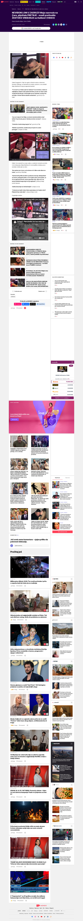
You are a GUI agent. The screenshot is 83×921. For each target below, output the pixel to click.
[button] (46, 25)
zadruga (13, 296)
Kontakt (30, 913)
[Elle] (28, 911)
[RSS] (71, 57)
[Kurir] (19, 911)
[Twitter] (59, 57)
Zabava (19, 9)
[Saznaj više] (72, 579)
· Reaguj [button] (58, 154)
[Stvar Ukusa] (63, 911)
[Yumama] (56, 911)
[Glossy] (35, 911)
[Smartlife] (46, 911)
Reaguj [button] (13, 308)
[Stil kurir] (32, 911)
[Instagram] (56, 57)
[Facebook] (53, 57)
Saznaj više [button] (14, 419)
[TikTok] (65, 57)
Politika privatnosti (60, 913)
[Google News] (68, 57)
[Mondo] (5, 2)
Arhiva (54, 913)
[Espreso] (23, 911)
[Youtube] (62, 57)
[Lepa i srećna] (40, 911)
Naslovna (14, 9)
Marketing (21, 913)
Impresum (26, 913)
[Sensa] (51, 911)
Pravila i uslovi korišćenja (38, 913)
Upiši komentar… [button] (19, 545)
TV (22, 9)
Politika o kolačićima (48, 913)
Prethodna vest (18, 291)
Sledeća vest (41, 291)
